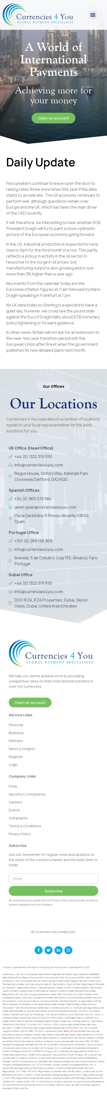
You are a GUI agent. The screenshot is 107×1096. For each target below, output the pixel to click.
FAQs (13, 786)
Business (16, 732)
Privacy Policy (19, 833)
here (73, 1017)
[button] (93, 15)
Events (14, 810)
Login (13, 764)
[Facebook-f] (39, 950)
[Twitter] (49, 950)
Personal (16, 724)
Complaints (18, 818)
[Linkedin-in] (58, 950)
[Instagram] (68, 950)
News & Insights (22, 748)
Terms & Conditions (25, 826)
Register (16, 756)
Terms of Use (70, 1031)
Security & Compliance (27, 794)
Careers (15, 802)
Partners (16, 740)
